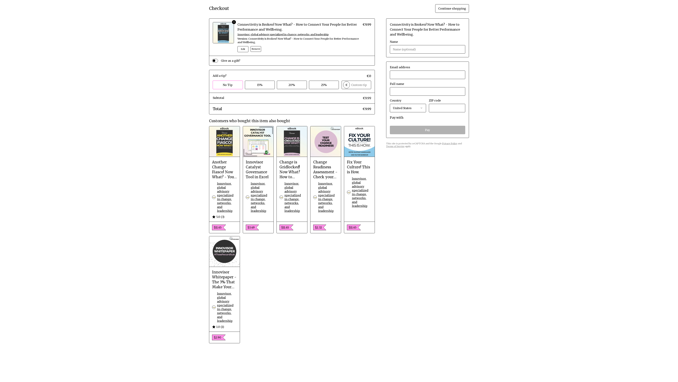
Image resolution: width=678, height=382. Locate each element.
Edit (243, 49)
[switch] (215, 60)
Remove (256, 49)
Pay (427, 130)
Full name (397, 84)
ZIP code (435, 100)
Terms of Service (395, 146)
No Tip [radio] (228, 85)
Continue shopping (452, 8)
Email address (400, 67)
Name (394, 42)
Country (395, 100)
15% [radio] (260, 85)
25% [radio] (324, 85)
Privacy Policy (449, 143)
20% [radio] (292, 85)
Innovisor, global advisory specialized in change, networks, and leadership (283, 34)
